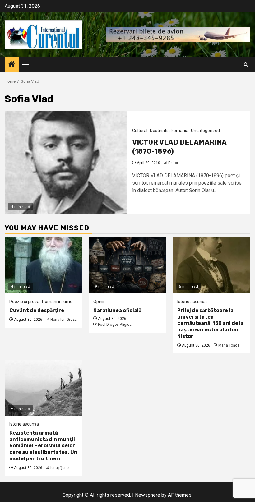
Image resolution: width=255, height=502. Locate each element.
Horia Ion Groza (63, 319)
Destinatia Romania (169, 130)
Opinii (98, 301)
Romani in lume (57, 301)
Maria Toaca (228, 345)
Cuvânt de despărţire (36, 310)
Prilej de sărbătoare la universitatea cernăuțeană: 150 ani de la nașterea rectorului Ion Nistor (210, 323)
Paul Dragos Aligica (115, 324)
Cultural (139, 130)
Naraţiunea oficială (117, 310)
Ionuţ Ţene (59, 468)
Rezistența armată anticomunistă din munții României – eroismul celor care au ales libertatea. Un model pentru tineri (43, 446)
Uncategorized (205, 130)
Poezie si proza (24, 301)
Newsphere (147, 495)
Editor (173, 163)
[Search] (246, 64)
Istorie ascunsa (192, 301)
